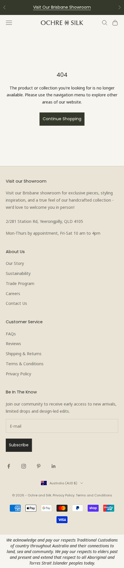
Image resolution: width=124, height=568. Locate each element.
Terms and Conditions (94, 495)
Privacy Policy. (64, 495)
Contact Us (16, 303)
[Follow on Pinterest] (39, 466)
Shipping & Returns (24, 353)
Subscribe (19, 445)
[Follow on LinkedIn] (54, 466)
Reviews (13, 343)
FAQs (11, 333)
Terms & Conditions (25, 363)
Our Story (15, 263)
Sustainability (18, 273)
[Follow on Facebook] (9, 466)
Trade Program (20, 283)
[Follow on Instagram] (24, 466)
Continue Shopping (62, 119)
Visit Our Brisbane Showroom (62, 7)
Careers (13, 293)
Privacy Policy (18, 373)
